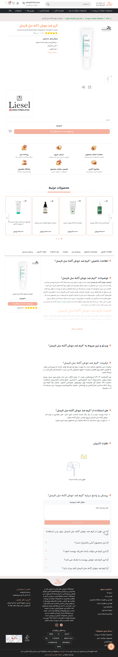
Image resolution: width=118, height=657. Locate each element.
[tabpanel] (86, 48)
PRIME (51, 634)
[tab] (108, 79)
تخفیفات (18, 10)
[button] (61, 238)
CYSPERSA (55, 638)
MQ (46, 638)
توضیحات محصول (90, 252)
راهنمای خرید (107, 607)
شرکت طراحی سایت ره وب (53, 655)
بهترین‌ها (30, 10)
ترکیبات (65, 252)
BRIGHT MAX (68, 638)
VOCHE (66, 634)
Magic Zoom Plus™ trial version (70, 25)
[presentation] (111, 218)
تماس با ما (108, 596)
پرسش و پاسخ (27, 252)
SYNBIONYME (52, 642)
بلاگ (10, 10)
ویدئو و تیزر (76, 252)
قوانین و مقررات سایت (104, 603)
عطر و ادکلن (59, 10)
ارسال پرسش (77, 522)
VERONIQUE (66, 642)
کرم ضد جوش (61, 302)
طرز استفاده (54, 252)
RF (59, 634)
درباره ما (109, 593)
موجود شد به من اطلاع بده (60, 131)
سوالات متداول (107, 610)
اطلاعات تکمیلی (106, 252)
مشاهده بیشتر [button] (77, 329)
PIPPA (59, 647)
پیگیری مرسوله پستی (105, 614)
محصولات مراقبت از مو (78, 10)
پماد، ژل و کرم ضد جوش (73, 18)
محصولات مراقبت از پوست (102, 10)
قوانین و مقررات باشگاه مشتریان (101, 600)
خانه (107, 18)
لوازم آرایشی (44, 10)
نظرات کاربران (41, 252)
